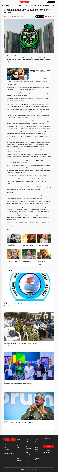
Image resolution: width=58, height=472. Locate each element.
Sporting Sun (28, 454)
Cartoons (37, 439)
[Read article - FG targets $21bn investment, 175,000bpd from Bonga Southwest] (29, 366)
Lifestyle (27, 443)
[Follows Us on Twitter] (48, 16)
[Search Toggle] (56, 1)
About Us (37, 451)
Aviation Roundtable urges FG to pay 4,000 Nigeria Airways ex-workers (20, 343)
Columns (13, 5)
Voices (27, 450)
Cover (18, 441)
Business (19, 5)
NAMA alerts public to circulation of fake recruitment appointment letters (21, 303)
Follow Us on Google (40, 16)
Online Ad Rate (38, 453)
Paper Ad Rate (38, 456)
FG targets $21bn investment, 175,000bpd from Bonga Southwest (19, 383)
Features (27, 461)
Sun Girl (36, 443)
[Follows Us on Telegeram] (53, 16)
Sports (18, 449)
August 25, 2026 (6, 305)
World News (28, 459)
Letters (18, 458)
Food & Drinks (19, 453)
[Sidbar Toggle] (1, 2)
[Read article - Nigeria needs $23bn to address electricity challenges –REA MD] (29, 405)
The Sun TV (53, 5)
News (18, 451)
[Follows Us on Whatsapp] (51, 16)
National (7, 5)
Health (27, 441)
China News (25, 5)
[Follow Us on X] (46, 452)
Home (3, 5)
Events (27, 439)
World (27, 452)
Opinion (39, 5)
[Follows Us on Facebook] (46, 16)
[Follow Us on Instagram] (53, 452)
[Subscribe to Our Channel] (48, 452)
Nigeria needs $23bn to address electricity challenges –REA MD (18, 422)
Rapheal (22, 16)
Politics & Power (33, 5)
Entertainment (46, 5)
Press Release (38, 441)
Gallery (18, 456)
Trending (36, 449)
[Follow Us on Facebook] (44, 452)
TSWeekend (28, 448)
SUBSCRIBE (48, 446)
